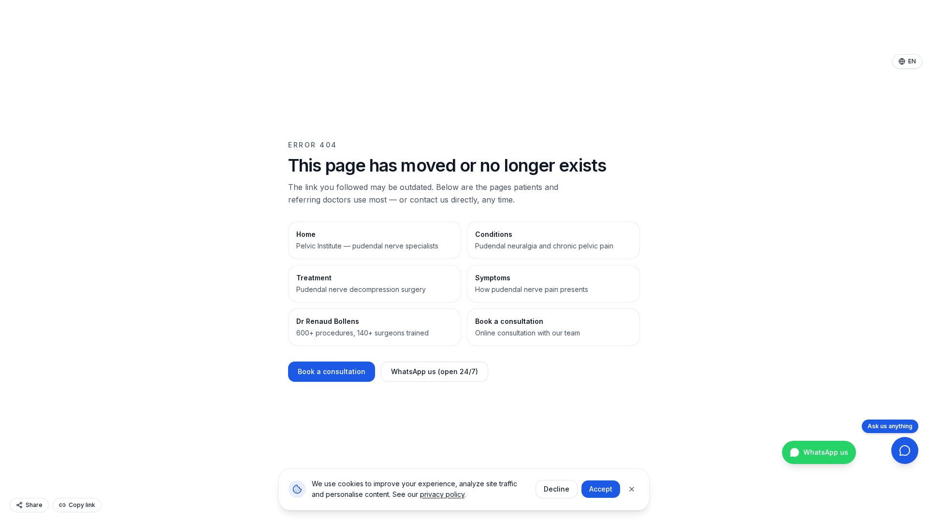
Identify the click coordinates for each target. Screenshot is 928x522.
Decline (556, 489)
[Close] (631, 489)
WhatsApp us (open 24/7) (434, 371)
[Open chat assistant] (904, 450)
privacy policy (442, 494)
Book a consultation (331, 371)
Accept (600, 489)
